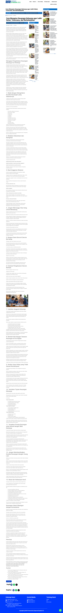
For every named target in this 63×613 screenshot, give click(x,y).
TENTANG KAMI (46, 1)
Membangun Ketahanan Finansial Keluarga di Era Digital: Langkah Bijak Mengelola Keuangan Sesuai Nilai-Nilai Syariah (53, 35)
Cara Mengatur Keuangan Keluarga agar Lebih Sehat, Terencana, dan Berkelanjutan (37, 29)
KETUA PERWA (40, 1)
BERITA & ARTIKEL (53, 4)
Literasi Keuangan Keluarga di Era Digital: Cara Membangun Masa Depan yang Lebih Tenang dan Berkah (37, 48)
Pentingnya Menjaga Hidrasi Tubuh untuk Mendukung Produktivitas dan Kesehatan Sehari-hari (37, 70)
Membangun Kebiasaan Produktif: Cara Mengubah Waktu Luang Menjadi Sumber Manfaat (37, 38)
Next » (35, 81)
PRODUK (34, 1)
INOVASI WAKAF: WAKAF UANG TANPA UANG (36, 77)
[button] (11, 585)
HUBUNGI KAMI (54, 1)
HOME (30, 1)
